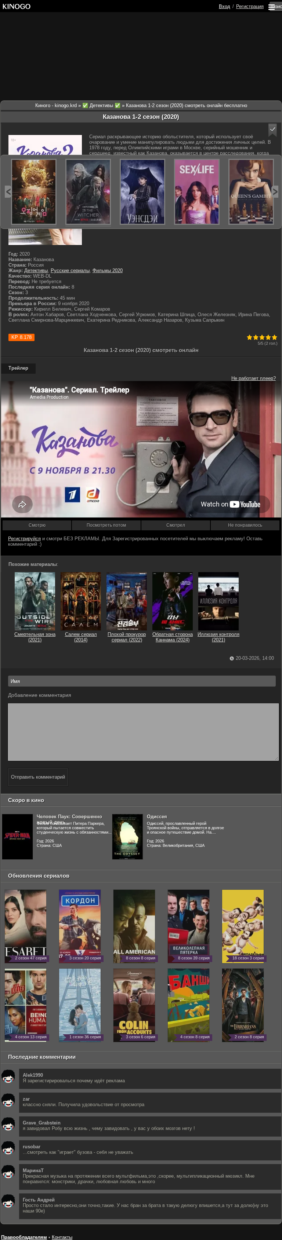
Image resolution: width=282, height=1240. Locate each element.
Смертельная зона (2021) (34, 637)
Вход (224, 6)
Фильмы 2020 (108, 270)
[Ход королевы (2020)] (251, 192)
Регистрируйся (24, 538)
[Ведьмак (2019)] (88, 192)
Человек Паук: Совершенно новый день (69, 819)
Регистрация (250, 6)
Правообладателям (24, 1237)
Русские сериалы (70, 270)
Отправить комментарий (38, 777)
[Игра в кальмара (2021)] (34, 192)
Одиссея (157, 816)
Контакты (62, 1237)
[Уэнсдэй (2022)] (142, 192)
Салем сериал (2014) (81, 637)
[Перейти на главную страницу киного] (16, 6)
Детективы (36, 270)
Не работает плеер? (253, 378)
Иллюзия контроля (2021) (218, 637)
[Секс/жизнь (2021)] (197, 192)
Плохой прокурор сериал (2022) (127, 637)
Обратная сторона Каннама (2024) (172, 637)
